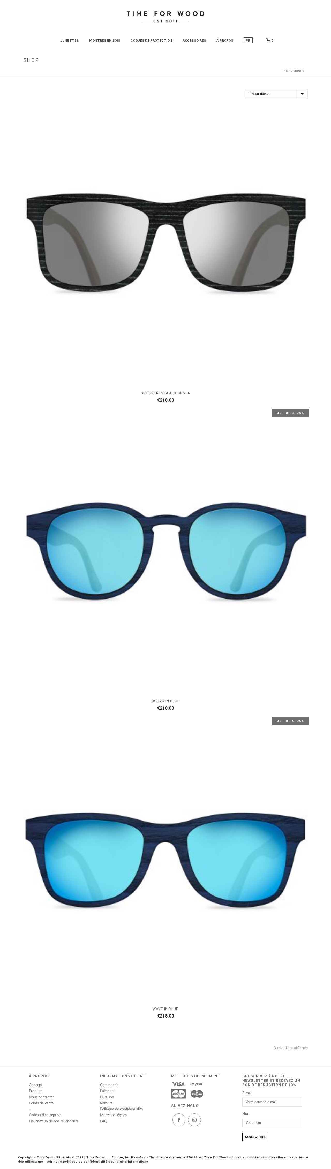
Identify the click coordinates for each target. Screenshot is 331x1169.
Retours (106, 1103)
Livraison (107, 1097)
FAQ (103, 1121)
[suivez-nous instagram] (194, 1119)
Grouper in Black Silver (166, 393)
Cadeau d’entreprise (45, 1115)
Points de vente (41, 1103)
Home (286, 71)
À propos (224, 40)
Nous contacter (41, 1097)
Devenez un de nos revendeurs (53, 1121)
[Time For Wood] (165, 17)
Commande (109, 1085)
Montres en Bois (104, 40)
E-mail (247, 1093)
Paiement (107, 1091)
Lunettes (69, 40)
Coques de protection (151, 40)
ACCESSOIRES (194, 40)
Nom (246, 1114)
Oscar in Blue (165, 701)
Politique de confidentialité (121, 1109)
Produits (35, 1091)
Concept (35, 1085)
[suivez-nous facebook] (178, 1119)
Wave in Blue (165, 1009)
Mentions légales (113, 1115)
